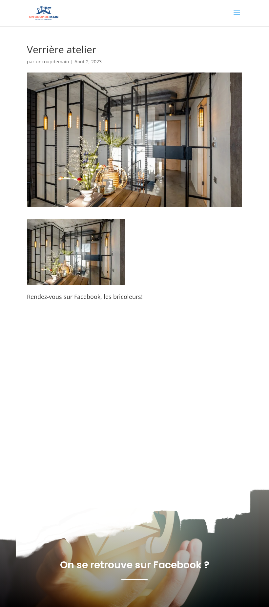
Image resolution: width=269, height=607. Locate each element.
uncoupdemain (52, 61)
